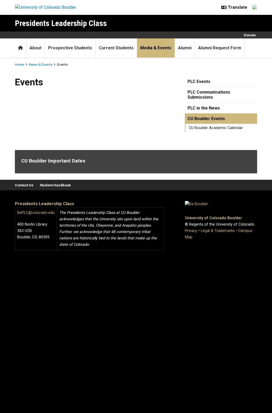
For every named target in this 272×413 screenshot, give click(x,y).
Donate (250, 35)
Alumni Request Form (219, 47)
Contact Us (24, 185)
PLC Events (199, 81)
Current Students (116, 47)
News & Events (40, 64)
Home (19, 64)
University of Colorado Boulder (213, 218)
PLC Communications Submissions (209, 95)
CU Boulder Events (206, 118)
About (35, 47)
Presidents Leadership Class (61, 23)
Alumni (185, 47)
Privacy (191, 231)
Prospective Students (70, 47)
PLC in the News (204, 108)
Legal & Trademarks (218, 231)
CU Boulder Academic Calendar (216, 128)
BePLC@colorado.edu (36, 212)
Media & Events (155, 47)
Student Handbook (55, 185)
